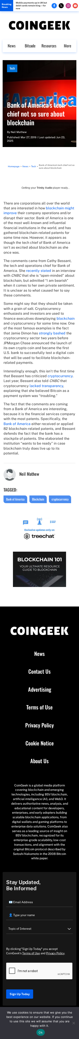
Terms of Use (39, 707)
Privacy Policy (39, 725)
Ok (41, 1032)
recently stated (38, 271)
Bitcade (30, 45)
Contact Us (39, 671)
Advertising (39, 689)
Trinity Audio (44, 187)
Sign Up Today (20, 994)
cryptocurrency (60, 376)
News (12, 45)
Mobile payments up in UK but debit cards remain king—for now (31, 5)
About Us (39, 761)
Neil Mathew (19, 132)
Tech (12, 68)
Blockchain (38, 499)
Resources (48, 45)
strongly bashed (52, 333)
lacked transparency (46, 386)
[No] (73, 1023)
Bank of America (17, 424)
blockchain (66, 318)
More (67, 45)
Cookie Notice (39, 743)
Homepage (14, 166)
